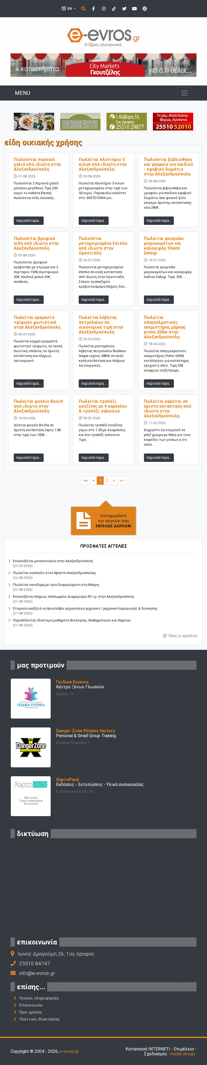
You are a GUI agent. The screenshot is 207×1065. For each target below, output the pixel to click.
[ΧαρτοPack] (31, 795)
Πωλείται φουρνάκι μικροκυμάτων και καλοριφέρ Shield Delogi (164, 246)
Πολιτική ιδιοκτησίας (39, 1019)
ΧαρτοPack (67, 779)
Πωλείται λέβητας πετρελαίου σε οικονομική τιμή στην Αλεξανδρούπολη (101, 325)
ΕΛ (70, 8)
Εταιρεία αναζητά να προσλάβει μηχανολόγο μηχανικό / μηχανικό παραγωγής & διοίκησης (85, 608)
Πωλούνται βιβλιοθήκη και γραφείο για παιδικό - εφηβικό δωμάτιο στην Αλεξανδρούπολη (168, 167)
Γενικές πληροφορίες (39, 998)
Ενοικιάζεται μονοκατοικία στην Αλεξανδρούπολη (53, 561)
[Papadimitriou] (34, 121)
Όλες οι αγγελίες (183, 636)
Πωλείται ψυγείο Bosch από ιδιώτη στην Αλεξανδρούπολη (38, 406)
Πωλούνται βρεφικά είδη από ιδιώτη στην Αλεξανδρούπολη (36, 243)
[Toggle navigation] (184, 93)
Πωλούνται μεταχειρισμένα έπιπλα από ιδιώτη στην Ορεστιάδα (103, 246)
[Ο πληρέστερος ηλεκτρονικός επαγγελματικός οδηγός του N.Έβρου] (103, 37)
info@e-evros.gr (37, 973)
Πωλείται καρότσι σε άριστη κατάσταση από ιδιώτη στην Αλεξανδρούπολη (167, 408)
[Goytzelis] (103, 64)
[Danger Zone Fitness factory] (31, 747)
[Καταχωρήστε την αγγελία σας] (103, 517)
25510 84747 (34, 963)
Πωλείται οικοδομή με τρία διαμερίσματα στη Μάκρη (56, 585)
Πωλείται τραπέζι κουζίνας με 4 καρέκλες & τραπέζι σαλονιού (103, 406)
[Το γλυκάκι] (80, 121)
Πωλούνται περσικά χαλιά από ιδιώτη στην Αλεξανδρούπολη (37, 164)
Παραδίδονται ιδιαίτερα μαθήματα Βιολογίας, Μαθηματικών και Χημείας (72, 620)
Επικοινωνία (30, 1005)
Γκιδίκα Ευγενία (72, 682)
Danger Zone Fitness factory (85, 730)
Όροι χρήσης (30, 1012)
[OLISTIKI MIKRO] (126, 121)
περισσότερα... (28, 220)
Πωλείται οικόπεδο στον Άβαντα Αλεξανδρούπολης (54, 573)
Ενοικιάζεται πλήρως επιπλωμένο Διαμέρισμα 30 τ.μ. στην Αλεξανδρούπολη (73, 597)
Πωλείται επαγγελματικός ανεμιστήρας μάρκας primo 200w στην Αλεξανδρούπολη (165, 327)
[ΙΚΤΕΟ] (173, 121)
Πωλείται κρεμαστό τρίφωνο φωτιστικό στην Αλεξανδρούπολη (37, 322)
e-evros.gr (69, 1051)
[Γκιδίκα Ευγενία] (31, 698)
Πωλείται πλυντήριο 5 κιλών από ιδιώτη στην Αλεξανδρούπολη (103, 164)
